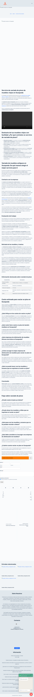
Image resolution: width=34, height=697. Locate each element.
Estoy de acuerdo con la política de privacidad (9, 479)
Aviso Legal (17, 657)
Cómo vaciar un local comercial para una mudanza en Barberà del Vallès (17, 674)
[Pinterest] (21, 488)
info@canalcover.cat (17, 628)
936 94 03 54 (17, 627)
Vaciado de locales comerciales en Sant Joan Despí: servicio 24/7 (17, 676)
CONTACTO (17, 648)
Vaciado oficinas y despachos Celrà (24, 575)
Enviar (2, 482)
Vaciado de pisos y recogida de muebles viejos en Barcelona (17, 660)
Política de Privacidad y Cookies (17, 655)
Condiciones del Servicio (4, 478)
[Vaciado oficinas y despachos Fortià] (9, 582)
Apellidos (12, 465)
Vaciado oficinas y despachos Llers (8, 575)
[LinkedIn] (28, 488)
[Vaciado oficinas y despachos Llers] (9, 570)
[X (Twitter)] (13, 488)
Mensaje (1, 470)
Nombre (1, 462)
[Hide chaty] (31, 694)
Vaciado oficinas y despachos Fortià (8, 587)
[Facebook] (5, 488)
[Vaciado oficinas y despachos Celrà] (25, 570)
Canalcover (4, 105)
